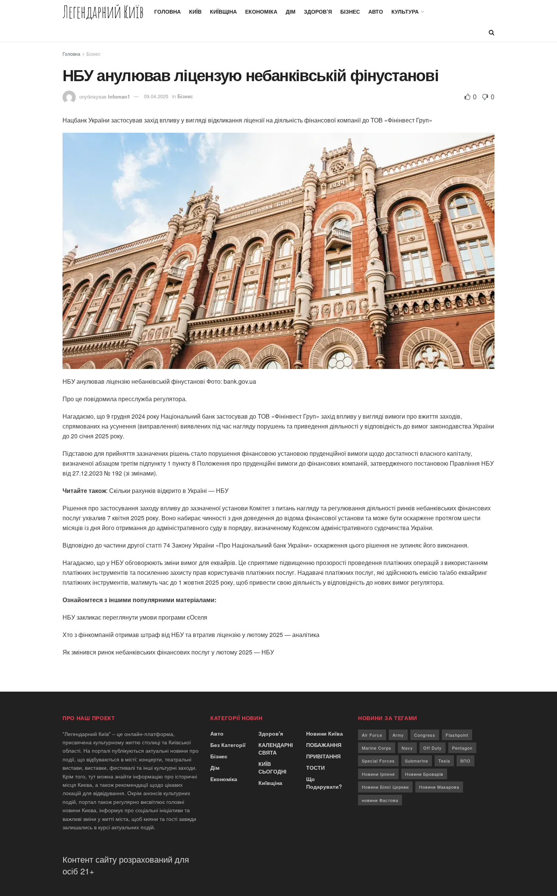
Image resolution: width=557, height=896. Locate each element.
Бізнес (350, 11)
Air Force (372, 735)
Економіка (261, 11)
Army (398, 735)
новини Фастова (380, 800)
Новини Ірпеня (378, 774)
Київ (195, 11)
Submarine (416, 761)
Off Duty (432, 748)
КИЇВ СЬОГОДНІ (272, 767)
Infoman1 (119, 96)
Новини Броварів (424, 774)
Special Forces (378, 761)
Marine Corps (376, 748)
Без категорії (228, 744)
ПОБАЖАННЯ (323, 744)
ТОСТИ (315, 767)
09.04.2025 (156, 96)
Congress (424, 735)
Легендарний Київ (103, 11)
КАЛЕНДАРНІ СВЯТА (275, 748)
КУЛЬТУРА (405, 11)
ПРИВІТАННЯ (323, 756)
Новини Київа (324, 733)
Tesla (444, 761)
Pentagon (462, 748)
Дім (291, 11)
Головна (167, 11)
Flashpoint (457, 735)
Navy (407, 748)
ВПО (465, 761)
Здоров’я (318, 11)
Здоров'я (270, 733)
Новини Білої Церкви (385, 787)
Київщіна (223, 11)
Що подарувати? (324, 782)
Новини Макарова (439, 787)
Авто (375, 11)
